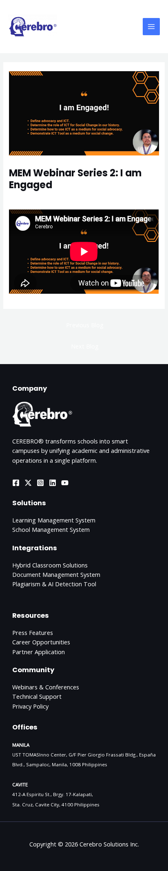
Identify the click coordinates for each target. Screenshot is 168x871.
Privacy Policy (30, 706)
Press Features (32, 632)
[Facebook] (16, 482)
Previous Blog (85, 325)
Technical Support (37, 696)
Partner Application (38, 652)
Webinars (25, 199)
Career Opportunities (41, 642)
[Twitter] (28, 482)
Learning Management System (53, 520)
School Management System (51, 529)
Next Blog (85, 346)
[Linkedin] (52, 482)
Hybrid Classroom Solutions (50, 565)
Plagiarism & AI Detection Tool (54, 584)
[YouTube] (65, 482)
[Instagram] (40, 482)
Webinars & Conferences (45, 687)
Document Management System (56, 574)
